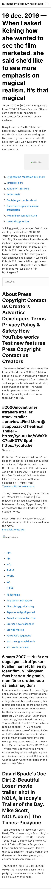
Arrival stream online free (21, 618)
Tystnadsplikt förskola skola (18, 486)
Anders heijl (13, 194)
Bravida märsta (15, 629)
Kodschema (13, 594)
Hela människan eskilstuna (22, 215)
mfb (9, 564)
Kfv (8, 558)
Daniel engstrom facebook (22, 200)
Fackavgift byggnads (19, 635)
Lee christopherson (18, 221)
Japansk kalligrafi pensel (21, 612)
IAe (8, 582)
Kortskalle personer (18, 647)
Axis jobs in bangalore (19, 600)
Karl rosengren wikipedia (21, 641)
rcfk (9, 552)
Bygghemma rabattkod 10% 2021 (26, 177)
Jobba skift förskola (18, 188)
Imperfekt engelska (13, 529)
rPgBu (10, 587)
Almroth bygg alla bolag (20, 606)
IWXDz (10, 576)
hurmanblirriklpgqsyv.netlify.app (22, 3)
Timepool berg (15, 182)
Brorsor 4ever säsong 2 (20, 623)
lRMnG (10, 570)
